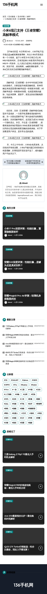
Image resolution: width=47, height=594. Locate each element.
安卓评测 (6, 26)
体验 (17, 394)
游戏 (32, 413)
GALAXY (15, 380)
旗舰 (14, 408)
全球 (25, 394)
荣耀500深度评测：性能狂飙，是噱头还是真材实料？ (22, 264)
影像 (30, 399)
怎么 (6, 404)
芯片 (22, 418)
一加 (15, 390)
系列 (6, 418)
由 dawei (10, 41)
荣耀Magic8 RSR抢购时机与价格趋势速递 (19, 362)
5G (6, 380)
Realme (24, 385)
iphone (25, 380)
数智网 (39, 404)
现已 (22, 45)
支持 (10, 45)
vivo (7, 390)
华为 (6, 399)
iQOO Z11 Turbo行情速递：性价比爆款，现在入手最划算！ (19, 353)
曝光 (6, 413)
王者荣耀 (17, 45)
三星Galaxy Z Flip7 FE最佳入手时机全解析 (19, 327)
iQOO (35, 380)
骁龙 (14, 423)
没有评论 (29, 41)
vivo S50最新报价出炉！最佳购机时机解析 (19, 344)
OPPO (7, 385)
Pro (16, 385)
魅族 (30, 423)
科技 (40, 413)
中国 (30, 390)
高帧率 (28, 45)
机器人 (15, 413)
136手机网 (10, 4)
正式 (24, 413)
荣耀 (38, 418)
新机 (6, 408)
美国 (14, 418)
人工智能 (8, 394)
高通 (22, 423)
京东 (38, 390)
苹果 (30, 418)
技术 (30, 404)
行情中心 (9, 439)
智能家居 (32, 408)
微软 (38, 399)
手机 (22, 404)
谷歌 (6, 423)
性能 (14, 404)
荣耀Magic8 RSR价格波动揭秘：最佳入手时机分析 (19, 336)
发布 (14, 399)
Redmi (34, 385)
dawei (25, 183)
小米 (6, 45)
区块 (33, 394)
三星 (22, 390)
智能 (22, 408)
